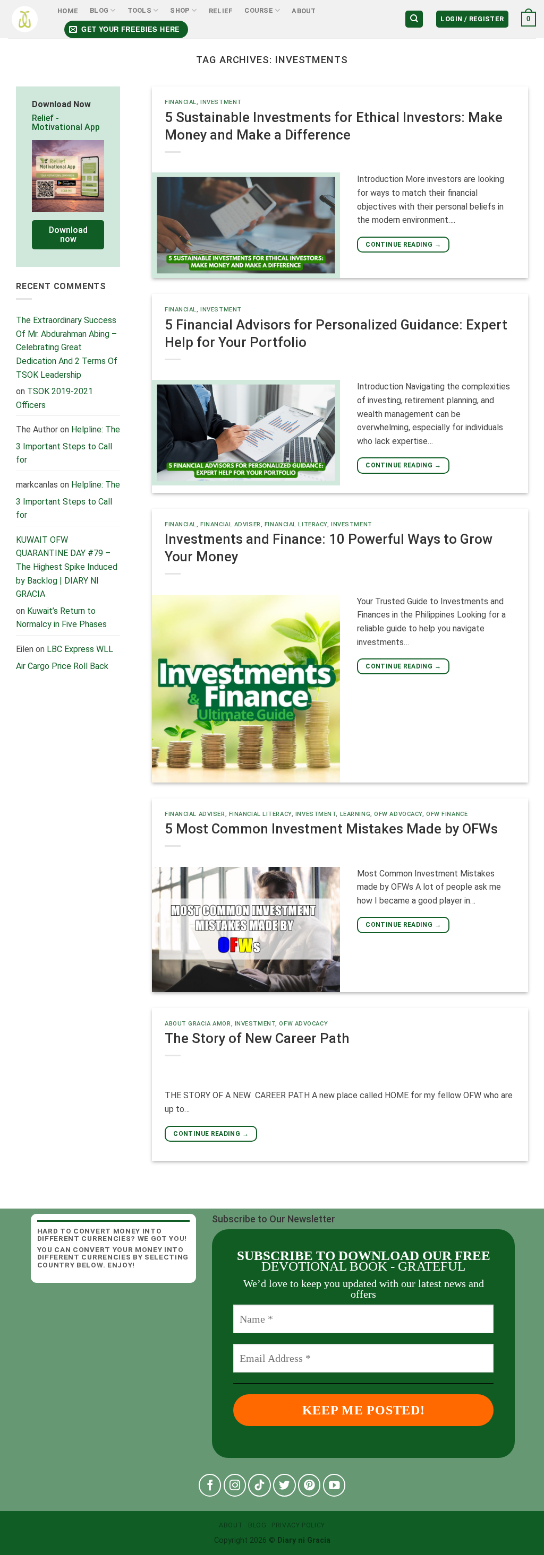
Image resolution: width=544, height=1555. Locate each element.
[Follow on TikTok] (259, 1485)
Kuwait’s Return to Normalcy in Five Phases (61, 618)
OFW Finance (447, 814)
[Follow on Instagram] (235, 1485)
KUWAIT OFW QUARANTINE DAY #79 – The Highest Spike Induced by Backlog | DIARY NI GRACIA (66, 567)
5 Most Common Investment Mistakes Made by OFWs (331, 829)
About (304, 11)
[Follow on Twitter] (284, 1485)
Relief (221, 11)
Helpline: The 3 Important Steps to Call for (68, 445)
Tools (139, 10)
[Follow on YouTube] (334, 1485)
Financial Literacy (296, 524)
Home (67, 11)
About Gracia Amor (198, 1023)
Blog (99, 10)
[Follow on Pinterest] (309, 1485)
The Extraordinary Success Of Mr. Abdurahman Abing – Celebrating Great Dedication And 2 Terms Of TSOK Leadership (66, 347)
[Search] (414, 19)
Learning (355, 814)
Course (258, 10)
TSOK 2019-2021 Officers (54, 398)
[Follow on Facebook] (210, 1485)
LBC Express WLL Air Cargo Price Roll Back (64, 657)
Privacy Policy (298, 1525)
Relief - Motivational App (66, 123)
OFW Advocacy (398, 814)
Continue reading (403, 244)
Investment (221, 102)
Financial (181, 102)
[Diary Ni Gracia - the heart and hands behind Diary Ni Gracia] (24, 19)
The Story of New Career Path (257, 1038)
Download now (68, 235)
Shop (180, 10)
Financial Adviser (230, 524)
